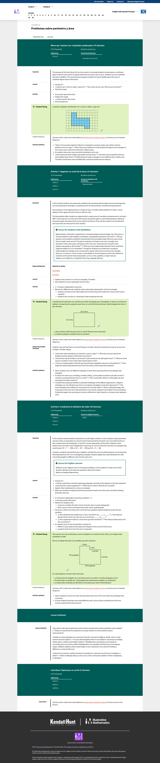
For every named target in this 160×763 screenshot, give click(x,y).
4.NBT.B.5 (55, 688)
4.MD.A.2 (55, 182)
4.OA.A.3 (55, 56)
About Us (110, 2)
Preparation (38, 37)
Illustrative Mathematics (44, 747)
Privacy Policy (71, 743)
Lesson (50, 37)
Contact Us (120, 2)
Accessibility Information (85, 743)
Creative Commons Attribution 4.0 (77, 747)
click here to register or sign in (95, 137)
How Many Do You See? (90, 58)
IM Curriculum (99, 2)
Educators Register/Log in (135, 2)
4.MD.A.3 (55, 186)
